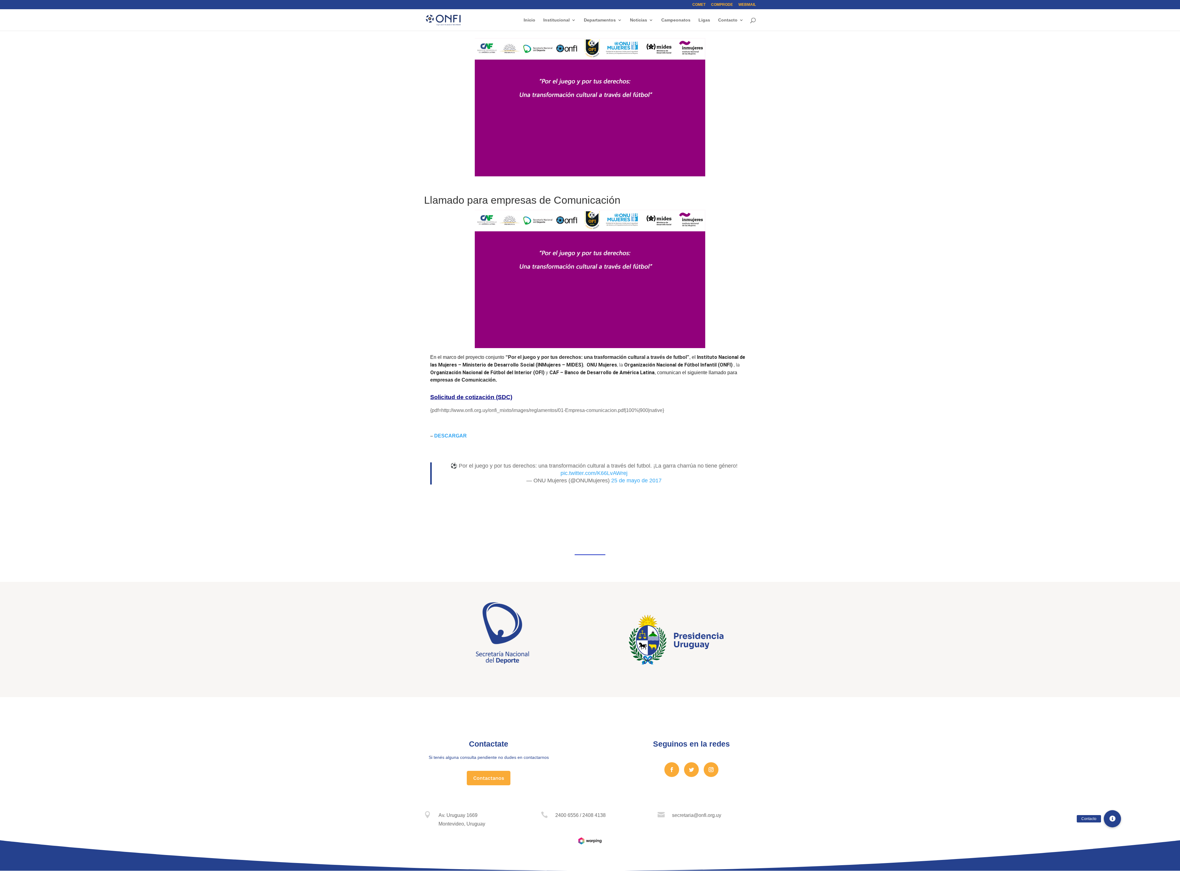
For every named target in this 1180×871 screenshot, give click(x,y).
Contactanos (488, 778)
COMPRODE (722, 5)
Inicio (529, 20)
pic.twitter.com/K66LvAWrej (593, 473)
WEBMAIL (747, 5)
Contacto (728, 20)
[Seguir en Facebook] (671, 769)
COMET (699, 5)
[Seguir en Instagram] (711, 769)
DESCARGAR (450, 435)
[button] (1112, 818)
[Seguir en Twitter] (691, 769)
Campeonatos (675, 20)
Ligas (704, 20)
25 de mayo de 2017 (636, 480)
